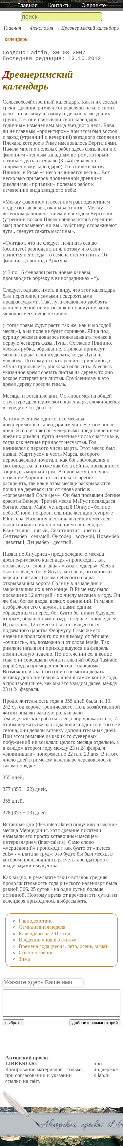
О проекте (93, 5)
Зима (24, 959)
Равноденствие (35, 921)
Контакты (59, 5)
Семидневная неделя (42, 927)
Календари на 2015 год (44, 933)
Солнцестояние (36, 952)
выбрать (13, 1022)
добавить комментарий (95, 1022)
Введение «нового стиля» (47, 939)
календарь (16, 39)
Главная (27, 5)
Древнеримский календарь (90, 28)
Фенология (41, 28)
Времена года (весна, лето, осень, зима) (63, 946)
